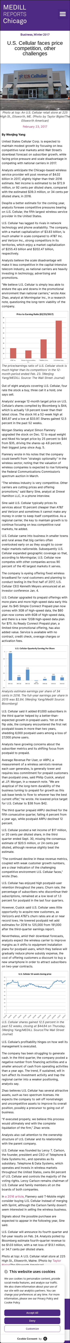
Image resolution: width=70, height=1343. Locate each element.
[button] (63, 14)
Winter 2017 (42, 34)
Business (26, 34)
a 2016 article (14, 1196)
